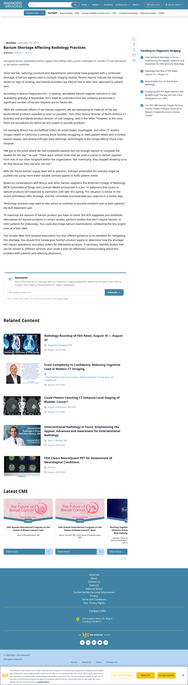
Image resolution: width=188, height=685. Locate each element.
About (94, 578)
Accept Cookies (166, 675)
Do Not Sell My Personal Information (94, 592)
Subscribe (113, 292)
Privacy (94, 595)
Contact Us (94, 581)
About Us (86, 662)
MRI (114, 13)
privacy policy (62, 298)
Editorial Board (94, 588)
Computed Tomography (128, 13)
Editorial (94, 585)
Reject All (145, 675)
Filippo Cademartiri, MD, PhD (62, 407)
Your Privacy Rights (94, 603)
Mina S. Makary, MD (57, 440)
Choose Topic (32, 12)
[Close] (183, 675)
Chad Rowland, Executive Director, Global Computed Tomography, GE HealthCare (79, 378)
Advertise (94, 574)
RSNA (77, 13)
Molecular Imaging (148, 13)
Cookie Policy (43, 682)
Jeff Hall (51, 467)
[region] (94, 675)
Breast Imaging (66, 13)
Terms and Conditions (94, 599)
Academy (108, 4)
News (98, 662)
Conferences (121, 4)
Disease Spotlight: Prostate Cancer (96, 13)
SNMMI (161, 13)
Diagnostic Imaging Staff (60, 345)
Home (74, 662)
